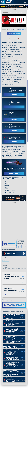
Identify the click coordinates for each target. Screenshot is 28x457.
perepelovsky (5, 29)
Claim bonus (14, 94)
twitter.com (5, 261)
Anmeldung (14, 173)
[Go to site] (6, 90)
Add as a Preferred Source (14, 33)
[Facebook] (6, 268)
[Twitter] (3, 268)
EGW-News (5, 12)
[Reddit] (9, 268)
